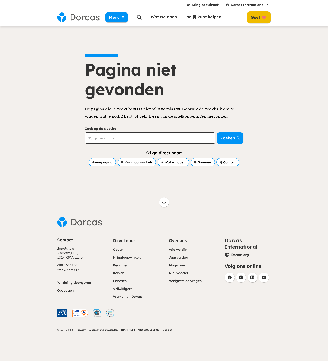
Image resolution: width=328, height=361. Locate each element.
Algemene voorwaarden (103, 329)
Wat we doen (164, 16)
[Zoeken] (139, 17)
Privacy (81, 329)
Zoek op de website (100, 128)
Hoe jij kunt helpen (202, 16)
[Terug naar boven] (164, 202)
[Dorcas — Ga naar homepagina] (77, 17)
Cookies (167, 329)
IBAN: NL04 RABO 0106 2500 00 (140, 329)
